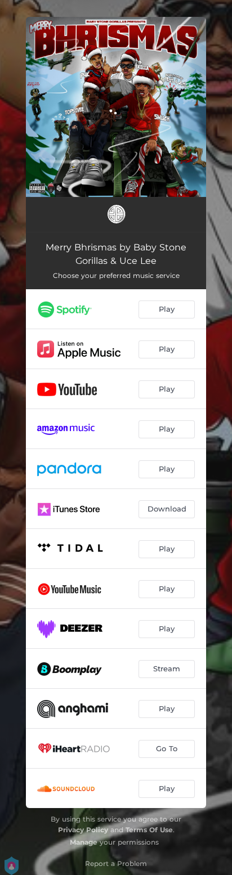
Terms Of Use (149, 829)
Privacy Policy (83, 829)
